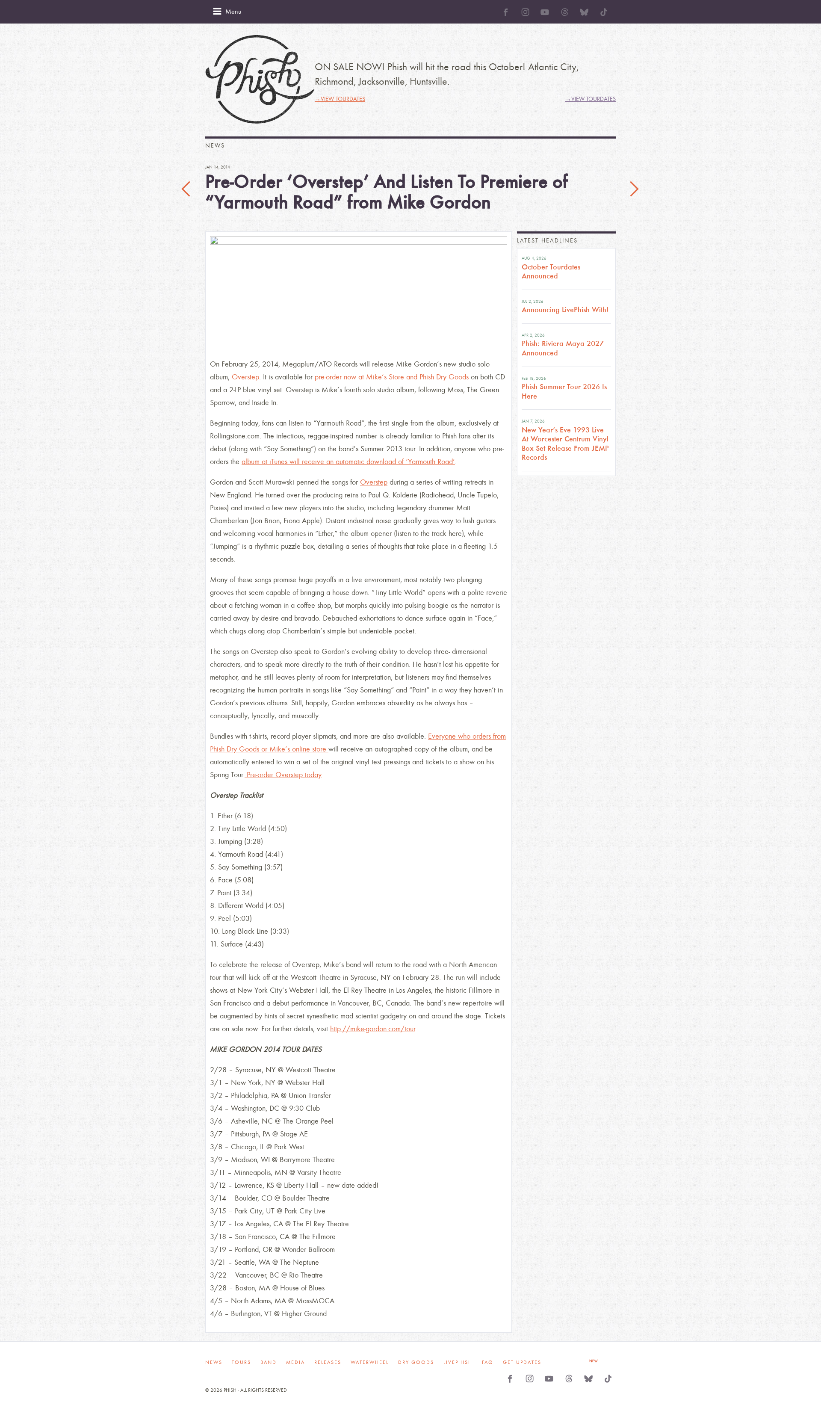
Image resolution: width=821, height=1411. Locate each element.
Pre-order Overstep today (283, 774)
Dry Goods (416, 1362)
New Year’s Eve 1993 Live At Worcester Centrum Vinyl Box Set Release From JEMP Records (565, 443)
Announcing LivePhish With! (565, 309)
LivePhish (458, 1362)
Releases (327, 1362)
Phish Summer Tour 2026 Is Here (564, 391)
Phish (260, 79)
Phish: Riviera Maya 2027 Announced (563, 348)
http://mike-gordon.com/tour (372, 1028)
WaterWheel (370, 1362)
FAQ (487, 1362)
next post (634, 189)
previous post (187, 189)
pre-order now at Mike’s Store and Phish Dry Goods (392, 377)
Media (295, 1362)
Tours (241, 1362)
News (213, 1362)
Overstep (245, 377)
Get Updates (522, 1362)
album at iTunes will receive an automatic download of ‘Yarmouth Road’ (348, 461)
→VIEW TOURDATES (340, 99)
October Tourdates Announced (551, 271)
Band (268, 1362)
